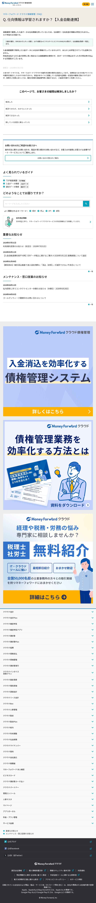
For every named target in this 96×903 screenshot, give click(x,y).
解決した (9, 102)
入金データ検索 (12, 183)
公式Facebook (13, 848)
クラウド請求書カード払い (13, 781)
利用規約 (81, 870)
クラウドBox (8, 703)
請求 (34, 211)
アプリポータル (9, 811)
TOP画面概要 (11, 180)
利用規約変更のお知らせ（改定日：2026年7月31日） (25, 246)
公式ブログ (12, 841)
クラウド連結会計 (10, 691)
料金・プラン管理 (10, 817)
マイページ (7, 805)
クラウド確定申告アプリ (12, 630)
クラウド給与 (8, 727)
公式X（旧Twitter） (16, 855)
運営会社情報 (16, 870)
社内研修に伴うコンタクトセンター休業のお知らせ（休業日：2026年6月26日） (36, 288)
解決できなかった (13, 115)
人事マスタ (7, 799)
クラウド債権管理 (10, 659)
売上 (42, 211)
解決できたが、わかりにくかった (19, 108)
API (49, 211)
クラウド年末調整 (10, 733)
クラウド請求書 (9, 636)
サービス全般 (8, 823)
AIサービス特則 (76, 879)
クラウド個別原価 (10, 685)
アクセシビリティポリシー (55, 879)
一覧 (91, 271)
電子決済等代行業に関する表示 (26, 879)
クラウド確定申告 (10, 624)
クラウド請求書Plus (11, 641)
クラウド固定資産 (10, 679)
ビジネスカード (9, 775)
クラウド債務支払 (10, 653)
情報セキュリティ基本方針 (60, 870)
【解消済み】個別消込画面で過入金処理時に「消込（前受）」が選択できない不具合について (42, 264)
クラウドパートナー (11, 787)
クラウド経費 (8, 647)
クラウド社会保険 (10, 739)
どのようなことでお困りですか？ (23, 193)
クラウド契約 (8, 751)
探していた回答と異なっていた (18, 122)
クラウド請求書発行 (11, 665)
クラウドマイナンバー (12, 745)
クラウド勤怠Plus (10, 721)
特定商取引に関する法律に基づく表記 (31, 875)
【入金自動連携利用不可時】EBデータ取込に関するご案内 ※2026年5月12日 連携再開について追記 (44, 255)
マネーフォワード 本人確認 (13, 769)
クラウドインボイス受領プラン (11, 672)
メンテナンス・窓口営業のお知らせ (20, 833)
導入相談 (86, 4)
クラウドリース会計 (11, 697)
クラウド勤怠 (8, 715)
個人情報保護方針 (36, 870)
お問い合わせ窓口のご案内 (48, 158)
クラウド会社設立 (10, 757)
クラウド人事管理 (10, 709)
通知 (57, 211)
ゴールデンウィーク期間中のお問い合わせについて (24, 297)
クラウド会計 (8, 612)
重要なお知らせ (12, 831)
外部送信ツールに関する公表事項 (63, 875)
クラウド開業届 (9, 763)
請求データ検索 (12, 186)
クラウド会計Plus (10, 618)
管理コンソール (9, 793)
